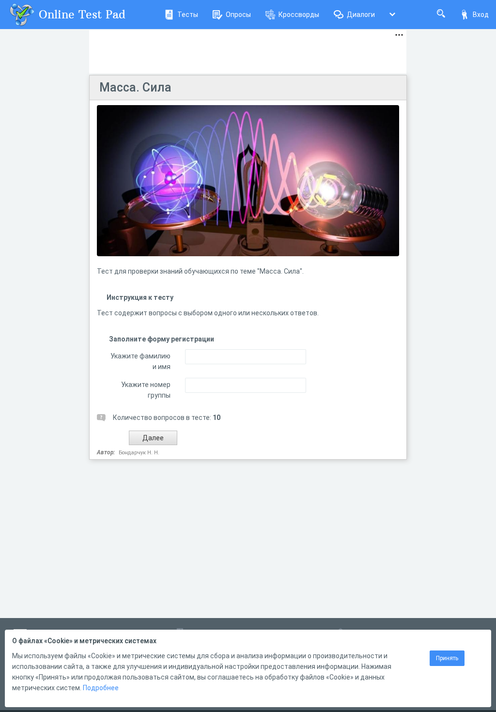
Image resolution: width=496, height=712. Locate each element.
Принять (447, 658)
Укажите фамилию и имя (140, 361)
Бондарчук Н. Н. (139, 452)
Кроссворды (299, 14)
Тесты (187, 14)
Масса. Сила (135, 87)
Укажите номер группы (145, 390)
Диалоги (361, 14)
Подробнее (101, 688)
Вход (481, 14)
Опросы (238, 14)
